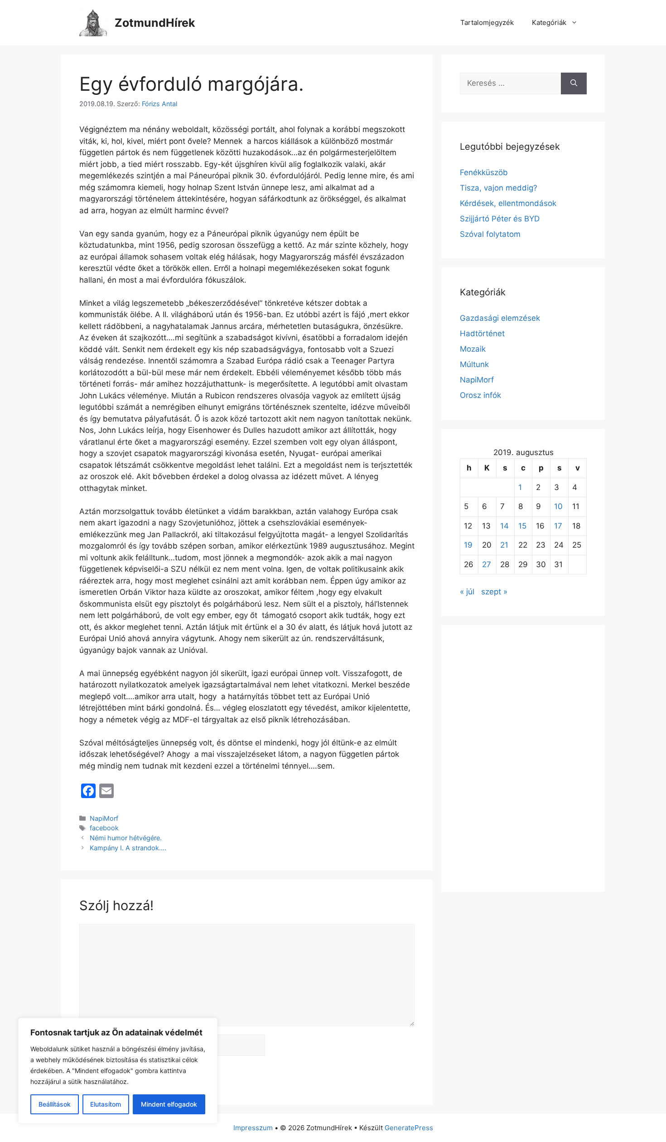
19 (468, 544)
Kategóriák (549, 22)
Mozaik (473, 348)
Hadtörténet (482, 333)
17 (558, 525)
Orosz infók (480, 395)
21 (504, 544)
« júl (467, 591)
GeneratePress (409, 1127)
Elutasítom (105, 1104)
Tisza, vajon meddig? (498, 187)
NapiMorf (104, 818)
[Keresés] (574, 83)
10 (558, 506)
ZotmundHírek (155, 22)
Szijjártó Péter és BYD (500, 218)
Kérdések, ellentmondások (508, 203)
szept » (494, 591)
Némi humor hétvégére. (126, 838)
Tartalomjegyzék (487, 22)
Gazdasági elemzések (500, 318)
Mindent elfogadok (169, 1104)
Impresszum (253, 1127)
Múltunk (474, 364)
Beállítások (55, 1104)
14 (504, 525)
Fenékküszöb (484, 172)
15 (522, 525)
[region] (117, 1071)
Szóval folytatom (490, 234)
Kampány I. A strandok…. (128, 848)
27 (486, 564)
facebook (104, 828)
